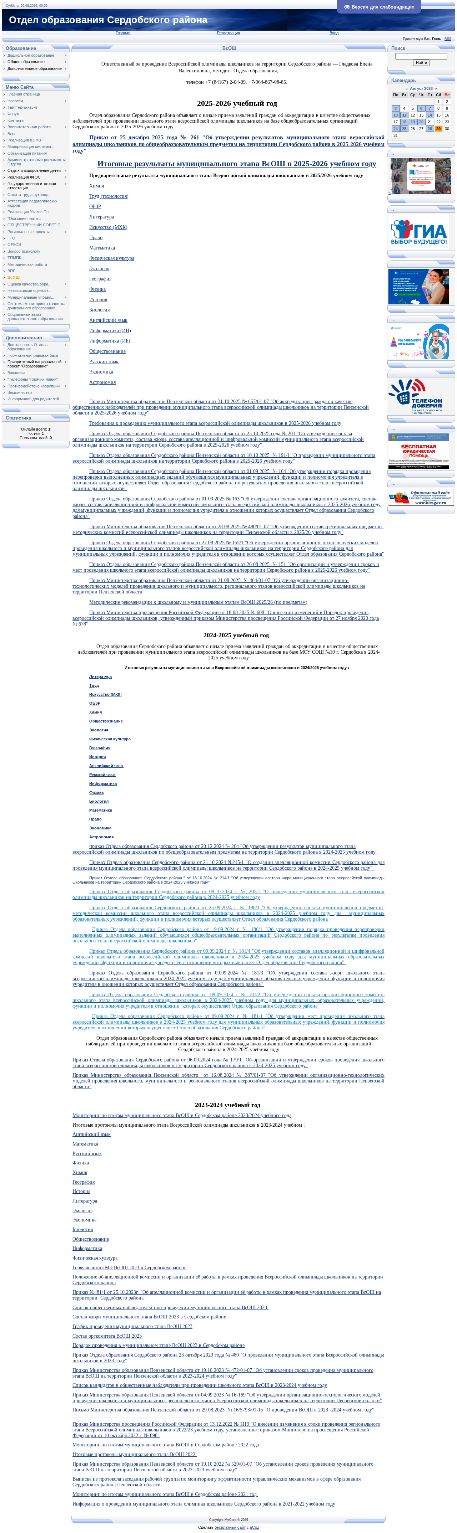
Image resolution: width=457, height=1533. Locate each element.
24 (395, 129)
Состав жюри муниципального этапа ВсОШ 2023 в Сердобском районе (149, 1316)
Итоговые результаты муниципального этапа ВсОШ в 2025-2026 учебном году (236, 163)
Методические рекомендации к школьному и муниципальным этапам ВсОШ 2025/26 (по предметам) (198, 602)
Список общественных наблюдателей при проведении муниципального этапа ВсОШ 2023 (170, 1307)
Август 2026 (421, 88)
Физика (97, 289)
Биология (99, 310)
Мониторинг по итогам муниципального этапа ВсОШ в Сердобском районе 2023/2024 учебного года (181, 1115)
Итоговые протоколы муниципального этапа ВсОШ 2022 (134, 1454)
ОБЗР (95, 206)
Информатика (103, 783)
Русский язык (104, 361)
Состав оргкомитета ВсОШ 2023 (107, 1336)
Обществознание (107, 351)
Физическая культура (111, 258)
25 (404, 129)
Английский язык (108, 320)
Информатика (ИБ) (109, 341)
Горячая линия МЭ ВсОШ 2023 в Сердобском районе (129, 1267)
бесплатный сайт (230, 1527)
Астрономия (102, 382)
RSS (448, 39)
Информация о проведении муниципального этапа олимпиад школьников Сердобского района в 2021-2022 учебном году (203, 1504)
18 (404, 122)
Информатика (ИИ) (110, 330)
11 (404, 115)
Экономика (101, 372)
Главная (123, 33)
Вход (334, 33)
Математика (102, 248)
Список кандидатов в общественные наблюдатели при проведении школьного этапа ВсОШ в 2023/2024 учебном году (199, 1385)
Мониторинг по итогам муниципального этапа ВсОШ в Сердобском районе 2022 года (165, 1444)
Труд (94, 685)
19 (413, 122)
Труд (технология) (109, 196)
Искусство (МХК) (108, 227)
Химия (96, 186)
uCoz (254, 1527)
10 (395, 115)
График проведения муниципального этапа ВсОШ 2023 (132, 1326)
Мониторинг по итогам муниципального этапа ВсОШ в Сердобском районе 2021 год (165, 1494)
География (100, 279)
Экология (99, 268)
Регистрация (228, 33)
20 (421, 122)
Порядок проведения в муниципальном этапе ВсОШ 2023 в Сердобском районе (158, 1345)
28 (430, 129)
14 (430, 115)
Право (95, 237)
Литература (101, 217)
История (98, 299)
